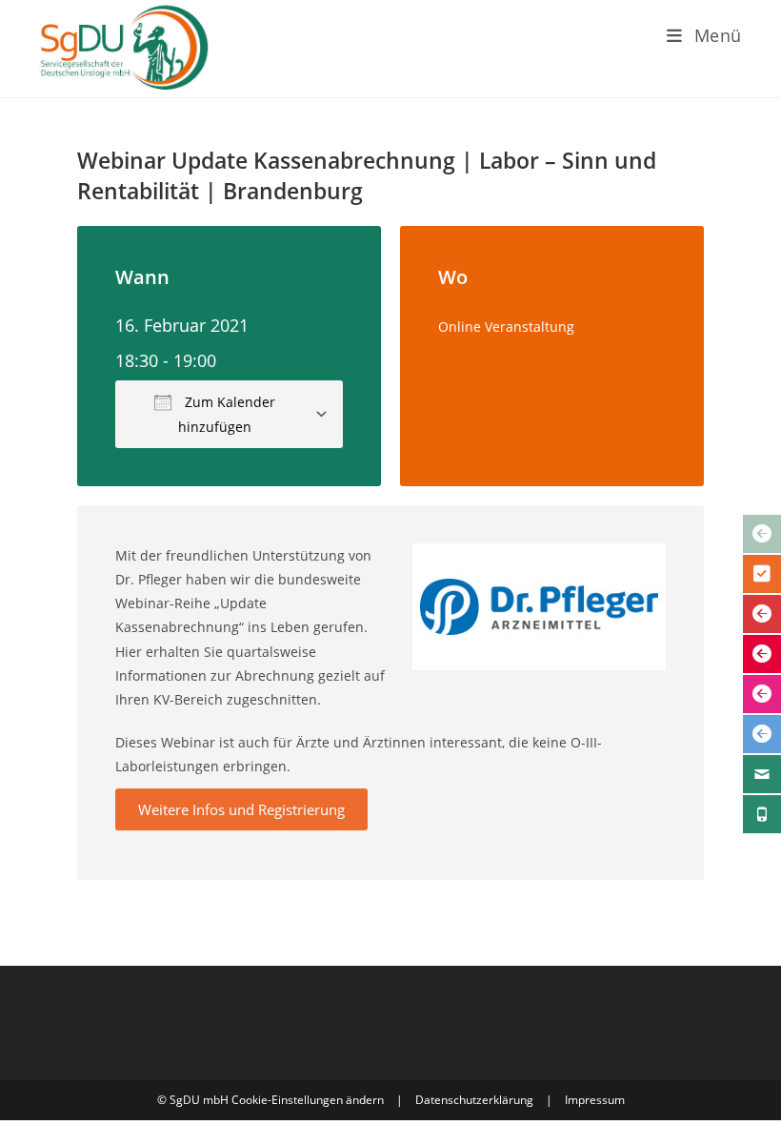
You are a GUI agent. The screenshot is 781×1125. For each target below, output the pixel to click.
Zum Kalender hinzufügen (226, 414)
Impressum (595, 1100)
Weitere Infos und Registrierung (241, 809)
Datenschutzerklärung (474, 1100)
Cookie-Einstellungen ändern (307, 1100)
